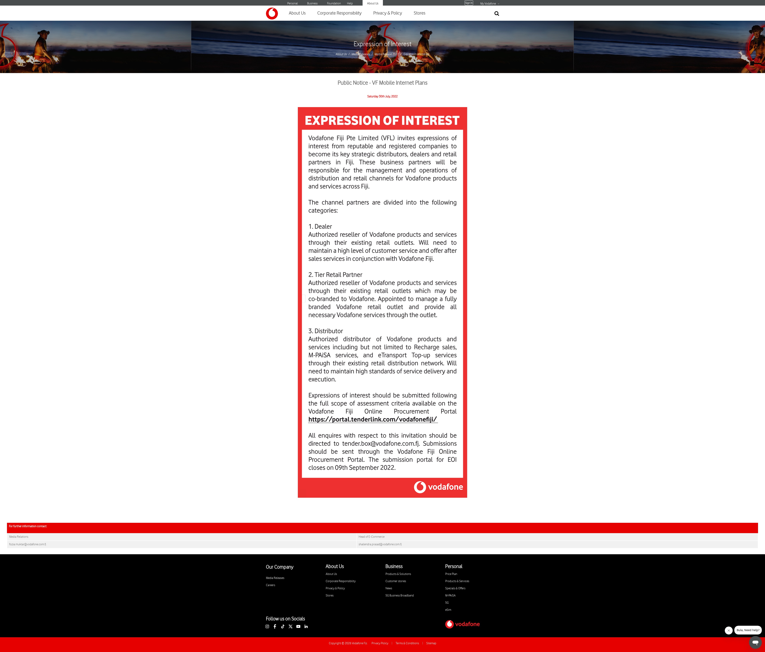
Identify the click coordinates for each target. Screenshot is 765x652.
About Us (372, 3)
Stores (419, 13)
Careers (270, 585)
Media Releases (361, 54)
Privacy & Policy (387, 13)
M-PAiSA (450, 595)
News (388, 588)
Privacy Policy (380, 643)
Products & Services (457, 581)
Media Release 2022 (387, 54)
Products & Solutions (398, 574)
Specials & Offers (455, 588)
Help (350, 3)
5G (447, 602)
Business (312, 3)
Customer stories (395, 581)
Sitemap (431, 643)
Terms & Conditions (407, 643)
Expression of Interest (382, 44)
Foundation (334, 3)
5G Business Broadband (399, 595)
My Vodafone (488, 3)
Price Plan (451, 574)
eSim (448, 610)
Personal (292, 3)
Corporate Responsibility (339, 13)
